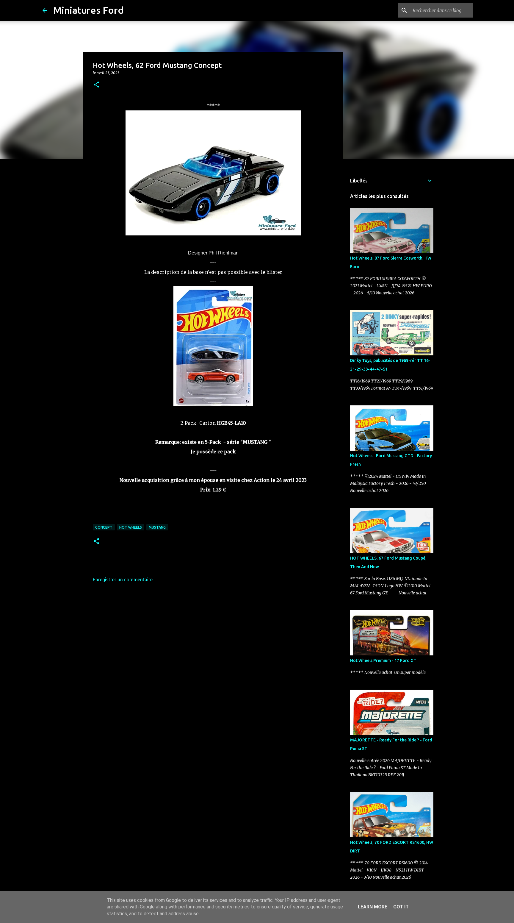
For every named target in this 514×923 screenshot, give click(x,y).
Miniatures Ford (88, 10)
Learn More (372, 907)
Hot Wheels (130, 527)
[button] (96, 85)
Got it (401, 907)
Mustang (157, 527)
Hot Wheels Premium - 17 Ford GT (383, 660)
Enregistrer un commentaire (123, 579)
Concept (103, 527)
